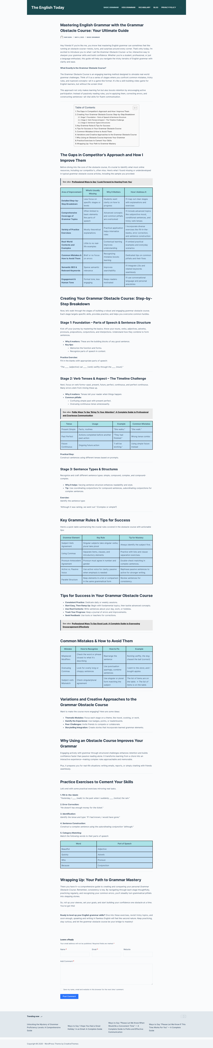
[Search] (181, 7)
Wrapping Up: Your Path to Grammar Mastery (96, 144)
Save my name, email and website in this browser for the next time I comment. (93, 989)
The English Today (47, 7)
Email (95, 949)
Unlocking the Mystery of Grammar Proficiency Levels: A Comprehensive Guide (44, 1027)
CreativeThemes (71, 1044)
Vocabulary (144, 7)
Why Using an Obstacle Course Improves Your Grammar (101, 137)
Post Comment (69, 996)
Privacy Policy (168, 7)
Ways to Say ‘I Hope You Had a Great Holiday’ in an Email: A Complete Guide (85, 1027)
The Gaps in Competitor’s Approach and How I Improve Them (103, 111)
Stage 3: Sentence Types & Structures (95, 123)
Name (63, 949)
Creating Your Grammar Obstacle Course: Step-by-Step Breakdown (106, 114)
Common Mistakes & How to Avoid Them (94, 131)
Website (127, 949)
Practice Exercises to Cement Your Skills (94, 140)
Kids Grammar (128, 7)
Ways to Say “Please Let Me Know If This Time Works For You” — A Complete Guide (167, 1027)
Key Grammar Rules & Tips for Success (93, 126)
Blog (155, 7)
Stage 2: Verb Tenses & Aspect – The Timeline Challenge (102, 120)
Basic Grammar (111, 7)
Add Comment (67, 961)
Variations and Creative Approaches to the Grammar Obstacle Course (107, 135)
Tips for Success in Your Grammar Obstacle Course (99, 128)
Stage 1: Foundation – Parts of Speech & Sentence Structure (103, 117)
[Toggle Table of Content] (134, 108)
